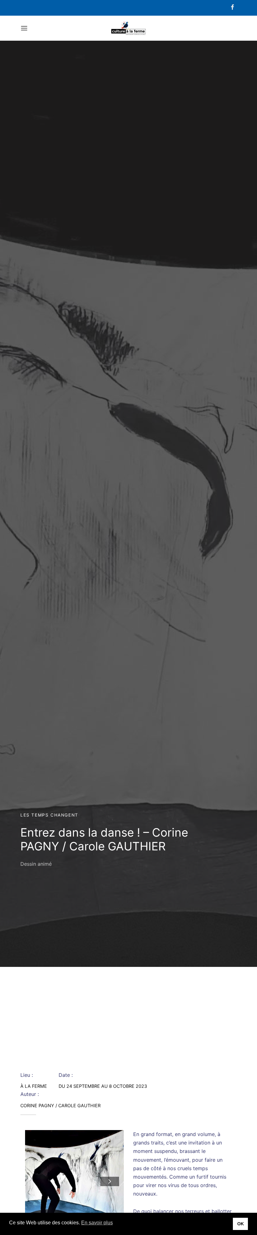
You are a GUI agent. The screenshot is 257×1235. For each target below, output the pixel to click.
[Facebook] (232, 7)
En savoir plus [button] (97, 1222)
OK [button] (240, 1223)
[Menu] (24, 28)
